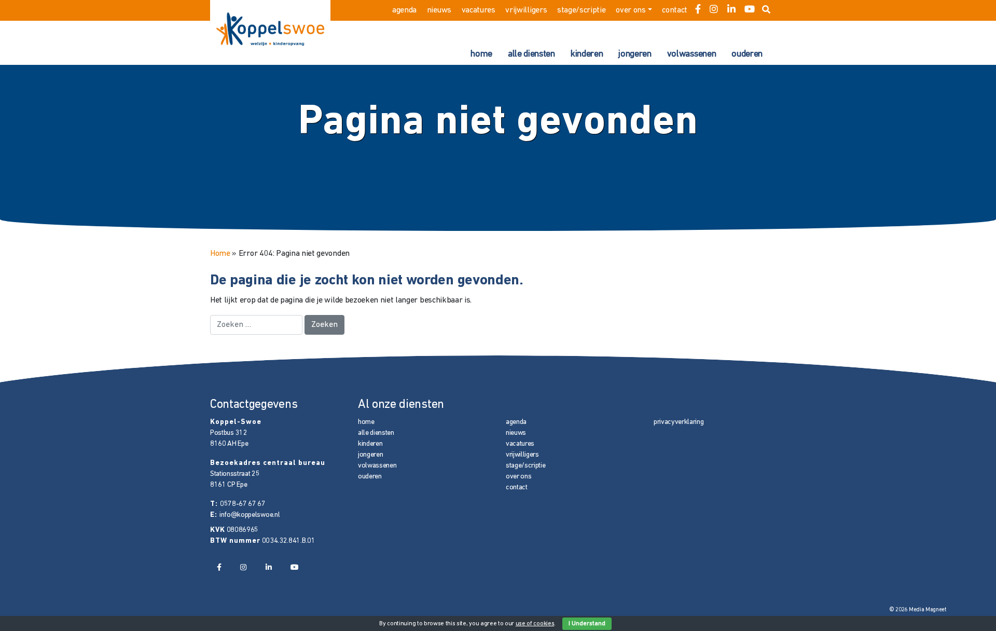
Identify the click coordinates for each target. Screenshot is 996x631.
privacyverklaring (679, 422)
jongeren (634, 54)
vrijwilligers (526, 10)
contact (674, 10)
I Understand (587, 624)
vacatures (478, 10)
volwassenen (691, 54)
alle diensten (531, 54)
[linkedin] (731, 10)
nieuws (439, 10)
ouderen (747, 54)
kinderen (587, 54)
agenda (404, 10)
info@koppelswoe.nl (249, 515)
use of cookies (535, 624)
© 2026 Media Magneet (918, 610)
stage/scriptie (581, 10)
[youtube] (749, 10)
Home (220, 254)
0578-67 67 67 (243, 504)
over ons (630, 10)
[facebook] (698, 10)
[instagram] (714, 10)
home (481, 54)
